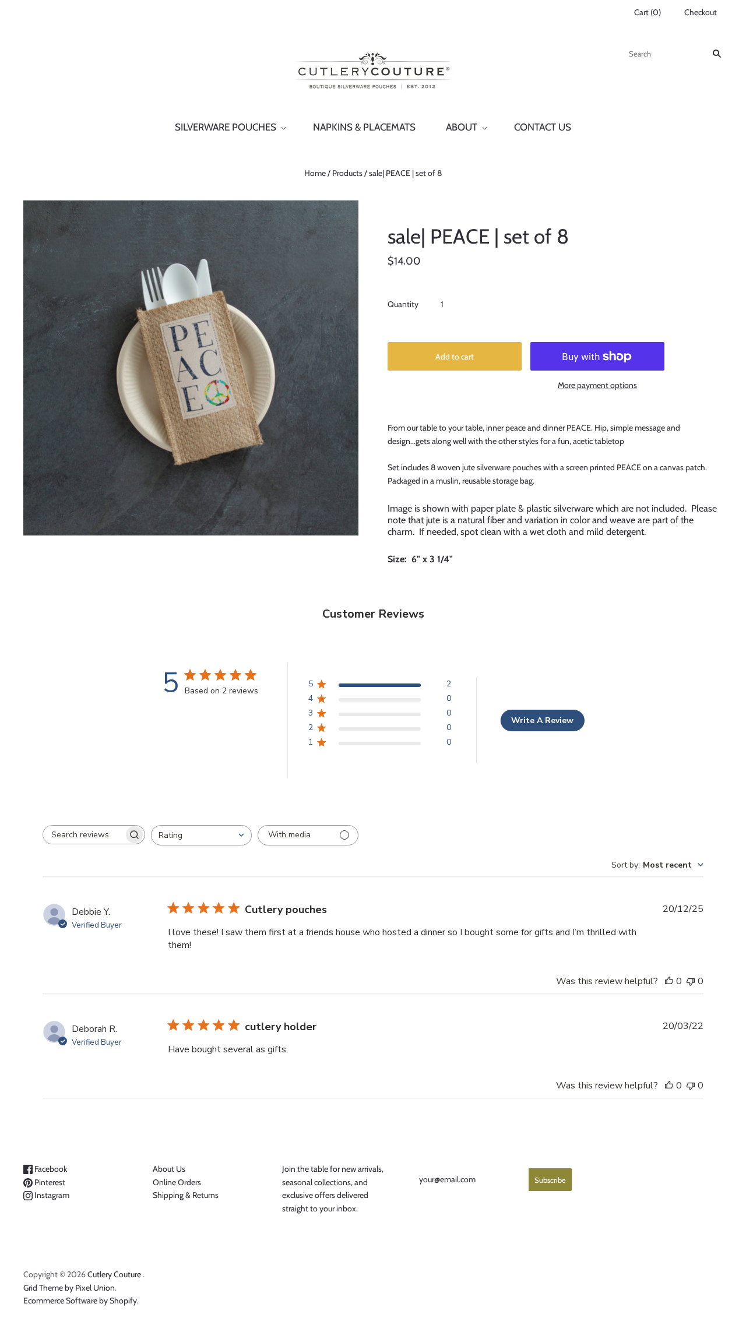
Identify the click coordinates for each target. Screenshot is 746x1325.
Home (315, 173)
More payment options (597, 385)
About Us (169, 1169)
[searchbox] (83, 835)
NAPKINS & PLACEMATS (364, 127)
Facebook (50, 1169)
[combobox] (201, 835)
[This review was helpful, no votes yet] (669, 981)
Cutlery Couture (114, 1274)
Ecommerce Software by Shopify (80, 1300)
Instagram (51, 1195)
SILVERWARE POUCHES (225, 127)
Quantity (403, 304)
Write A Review (542, 720)
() (647, 12)
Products (347, 173)
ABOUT (461, 127)
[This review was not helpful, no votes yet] (691, 981)
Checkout (700, 12)
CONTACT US (542, 127)
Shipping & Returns (186, 1195)
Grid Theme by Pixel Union (69, 1287)
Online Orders (177, 1182)
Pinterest (49, 1182)
